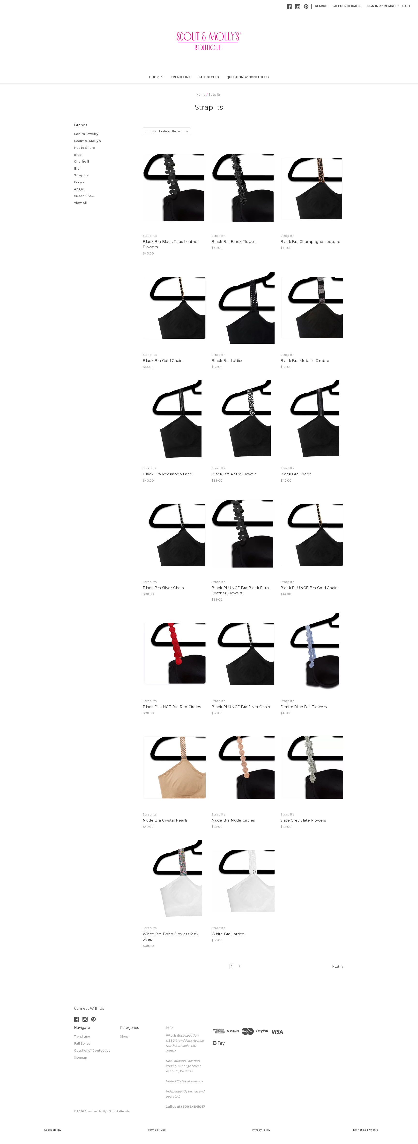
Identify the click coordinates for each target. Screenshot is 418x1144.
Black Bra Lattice (227, 360)
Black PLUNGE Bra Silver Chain (240, 706)
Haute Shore (84, 147)
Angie (79, 189)
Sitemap (80, 1057)
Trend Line (181, 77)
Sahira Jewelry (86, 134)
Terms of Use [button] (157, 1129)
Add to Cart (174, 197)
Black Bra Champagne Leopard (310, 241)
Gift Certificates (347, 6)
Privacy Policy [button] (261, 1129)
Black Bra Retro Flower (233, 474)
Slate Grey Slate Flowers (303, 820)
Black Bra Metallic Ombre (304, 360)
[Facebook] (289, 6)
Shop (154, 77)
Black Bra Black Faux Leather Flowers (171, 244)
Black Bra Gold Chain (162, 360)
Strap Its (81, 175)
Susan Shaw (84, 196)
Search (321, 6)
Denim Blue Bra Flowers (303, 706)
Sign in (372, 6)
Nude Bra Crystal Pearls (165, 820)
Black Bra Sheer (295, 474)
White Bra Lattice (227, 934)
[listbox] (174, 131)
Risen (78, 154)
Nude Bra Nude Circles (233, 820)
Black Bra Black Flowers (234, 241)
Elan (78, 168)
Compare (173, 189)
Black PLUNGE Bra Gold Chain (309, 587)
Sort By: (151, 131)
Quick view (173, 180)
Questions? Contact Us (248, 77)
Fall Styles (209, 77)
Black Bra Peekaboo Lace (167, 474)
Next (336, 967)
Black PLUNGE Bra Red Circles (172, 706)
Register (391, 6)
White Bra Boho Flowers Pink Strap (170, 937)
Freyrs (79, 182)
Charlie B (81, 161)
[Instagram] (297, 6)
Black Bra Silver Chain (163, 587)
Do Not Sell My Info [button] (365, 1129)
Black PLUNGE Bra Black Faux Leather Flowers (240, 590)
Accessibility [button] (52, 1129)
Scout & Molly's (87, 141)
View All (80, 203)
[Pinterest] (306, 6)
